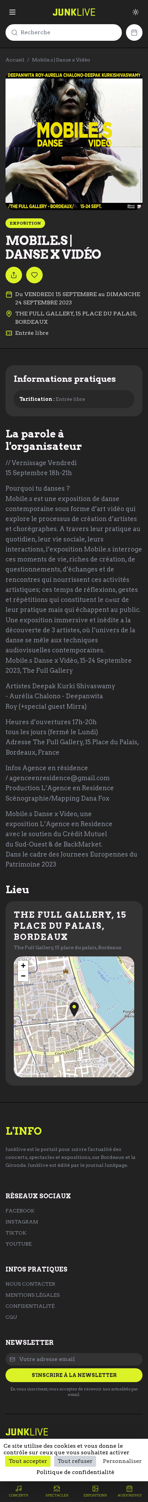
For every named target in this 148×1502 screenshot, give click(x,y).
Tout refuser (75, 1461)
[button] (74, 1009)
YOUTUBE (19, 1244)
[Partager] (14, 275)
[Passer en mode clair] (135, 12)
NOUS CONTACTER (30, 1284)
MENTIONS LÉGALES (33, 1295)
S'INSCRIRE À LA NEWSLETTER (74, 1375)
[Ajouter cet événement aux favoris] (34, 275)
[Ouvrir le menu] (12, 12)
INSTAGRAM (22, 1222)
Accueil (15, 60)
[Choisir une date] (134, 32)
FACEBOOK (20, 1210)
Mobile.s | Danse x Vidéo (61, 60)
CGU (11, 1317)
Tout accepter (28, 1461)
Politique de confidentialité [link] (75, 1472)
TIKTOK (16, 1233)
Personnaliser (122, 1461)
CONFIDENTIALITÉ (30, 1306)
